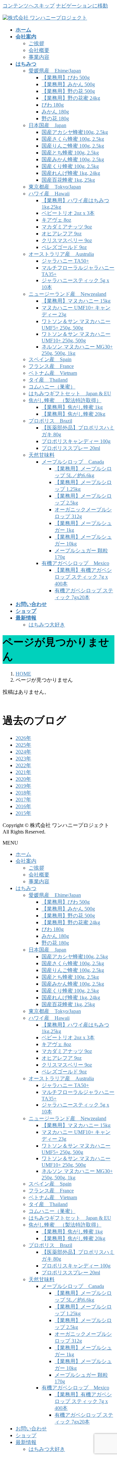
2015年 (23, 813)
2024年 (23, 752)
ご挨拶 (36, 43)
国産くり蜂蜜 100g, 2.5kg (70, 166)
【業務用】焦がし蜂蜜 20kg (73, 414)
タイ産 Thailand (48, 380)
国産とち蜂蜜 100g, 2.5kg (70, 152)
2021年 (23, 772)
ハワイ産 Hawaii (49, 193)
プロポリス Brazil (50, 421)
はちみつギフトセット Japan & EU (70, 393)
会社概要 (39, 50)
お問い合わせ (31, 1428)
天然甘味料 (42, 455)
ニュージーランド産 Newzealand (67, 294)
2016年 (23, 806)
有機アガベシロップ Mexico (75, 563)
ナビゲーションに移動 (82, 5)
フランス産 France (51, 366)
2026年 (23, 738)
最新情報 (26, 1442)
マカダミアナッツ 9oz (67, 227)
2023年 (23, 758)
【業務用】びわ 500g (66, 77)
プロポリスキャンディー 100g (76, 441)
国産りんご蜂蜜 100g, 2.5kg (73, 146)
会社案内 (26, 861)
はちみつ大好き (47, 624)
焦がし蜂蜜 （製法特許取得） (65, 400)
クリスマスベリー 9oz (67, 240)
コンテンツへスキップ (29, 5)
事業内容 (39, 57)
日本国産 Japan (47, 125)
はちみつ (26, 888)
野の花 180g (55, 118)
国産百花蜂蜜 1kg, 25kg (68, 180)
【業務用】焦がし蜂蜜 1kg (72, 407)
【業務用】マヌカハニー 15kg (76, 301)
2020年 (23, 779)
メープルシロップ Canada (73, 462)
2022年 (23, 765)
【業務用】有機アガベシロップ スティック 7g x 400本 (83, 576)
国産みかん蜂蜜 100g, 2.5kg (73, 159)
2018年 (23, 792)
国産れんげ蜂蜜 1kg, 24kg (71, 173)
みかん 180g (55, 111)
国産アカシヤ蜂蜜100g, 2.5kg (75, 132)
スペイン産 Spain (50, 359)
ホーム (23, 854)
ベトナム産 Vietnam (53, 373)
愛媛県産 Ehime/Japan (55, 70)
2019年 (23, 786)
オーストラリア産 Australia (61, 254)
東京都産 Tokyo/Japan (55, 187)
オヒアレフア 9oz (62, 233)
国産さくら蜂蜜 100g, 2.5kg (73, 139)
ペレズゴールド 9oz (64, 247)
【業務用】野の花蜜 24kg (71, 98)
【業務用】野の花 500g (68, 91)
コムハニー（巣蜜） (52, 386)
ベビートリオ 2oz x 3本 (68, 213)
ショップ (26, 1435)
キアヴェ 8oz (56, 220)
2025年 (23, 745)
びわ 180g (53, 105)
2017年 (23, 799)
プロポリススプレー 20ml (71, 448)
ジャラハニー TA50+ (65, 261)
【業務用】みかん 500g (68, 84)
